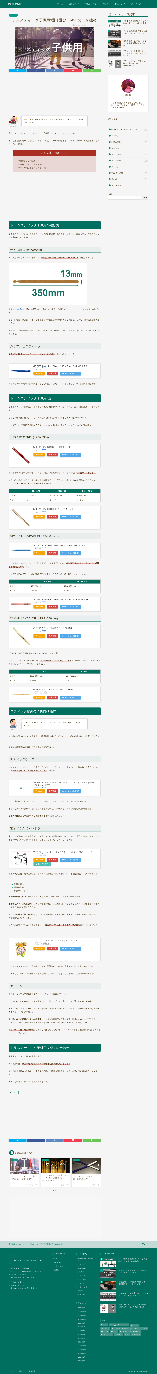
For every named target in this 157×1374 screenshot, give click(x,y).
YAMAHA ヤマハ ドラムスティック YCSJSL (52, 628)
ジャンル (128, 148)
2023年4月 (81, 1308)
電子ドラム (128, 185)
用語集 (106, 4)
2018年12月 (82, 1345)
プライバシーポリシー (18, 1371)
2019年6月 (81, 1330)
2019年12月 (82, 1311)
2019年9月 (81, 1323)
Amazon (39, 373)
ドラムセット (126, 1331)
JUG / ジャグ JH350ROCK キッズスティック (53, 509)
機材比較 (137, 1334)
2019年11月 (82, 1315)
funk (114, 1325)
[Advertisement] (55, 95)
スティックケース (141, 1328)
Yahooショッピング (70, 373)
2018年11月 (82, 1349)
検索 (110, 194)
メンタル (128, 167)
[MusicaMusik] (15, 4)
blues (105, 1325)
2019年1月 (81, 1342)
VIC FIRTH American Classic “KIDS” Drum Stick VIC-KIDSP (60, 599)
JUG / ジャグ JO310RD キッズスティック (52, 447)
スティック (136, 4)
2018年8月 (81, 1361)
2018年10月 (82, 1353)
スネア (105, 1331)
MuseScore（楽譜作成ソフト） (129, 129)
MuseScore (124, 1325)
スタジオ (116, 1328)
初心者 (129, 179)
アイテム (128, 136)
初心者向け (74, 4)
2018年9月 (81, 1357)
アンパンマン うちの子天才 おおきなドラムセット (55, 940)
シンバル (106, 1328)
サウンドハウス (42, 864)
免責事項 (32, 1371)
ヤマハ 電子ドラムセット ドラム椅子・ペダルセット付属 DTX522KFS (64, 852)
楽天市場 (52, 373)
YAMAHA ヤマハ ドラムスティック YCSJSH (53, 689)
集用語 (56, 1270)
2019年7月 (81, 1327)
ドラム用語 (129, 160)
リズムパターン (107, 1334)
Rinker (44, 367)
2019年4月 (81, 1334)
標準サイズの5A (16, 309)
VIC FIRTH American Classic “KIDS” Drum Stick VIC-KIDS (60, 366)
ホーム (60, 4)
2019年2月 (81, 1338)
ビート (137, 1331)
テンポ (114, 1331)
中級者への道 (91, 4)
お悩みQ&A (120, 4)
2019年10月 (82, 1319)
